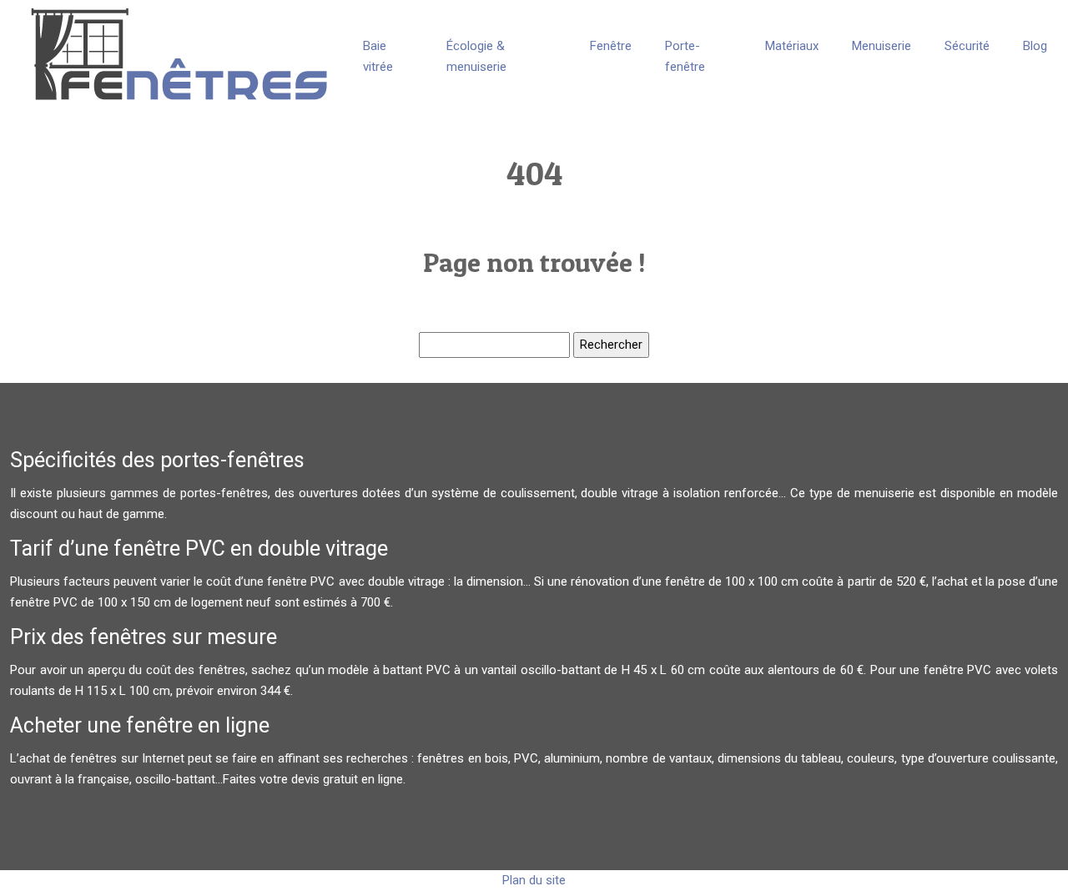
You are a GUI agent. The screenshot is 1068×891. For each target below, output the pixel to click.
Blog (1035, 45)
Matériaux (792, 45)
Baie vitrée (378, 56)
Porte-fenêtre (685, 56)
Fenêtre (611, 45)
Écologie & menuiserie (476, 56)
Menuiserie (881, 45)
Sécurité (967, 45)
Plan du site (534, 880)
